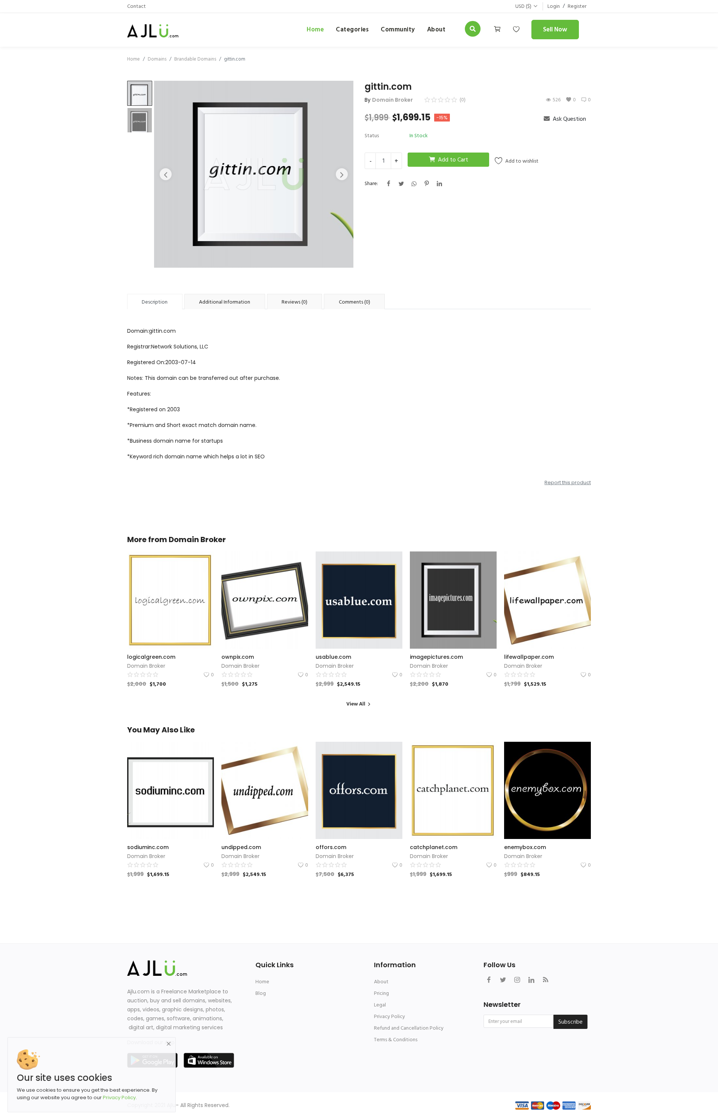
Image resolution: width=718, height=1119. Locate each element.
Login (553, 6)
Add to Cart (453, 160)
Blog (260, 993)
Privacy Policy (389, 1016)
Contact (136, 6)
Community (398, 29)
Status (372, 135)
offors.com (331, 847)
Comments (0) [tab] (354, 302)
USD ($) (523, 6)
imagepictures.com (436, 657)
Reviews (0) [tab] (294, 302)
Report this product (567, 482)
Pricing (381, 993)
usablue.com (333, 657)
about (436, 29)
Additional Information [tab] (224, 302)
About (381, 981)
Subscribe (570, 1022)
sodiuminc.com (148, 847)
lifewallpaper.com (529, 657)
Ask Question (568, 119)
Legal (380, 1004)
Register (577, 6)
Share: (371, 183)
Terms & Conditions (395, 1039)
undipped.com (241, 847)
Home (315, 29)
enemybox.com (525, 847)
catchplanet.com (433, 847)
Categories (352, 29)
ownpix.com (237, 657)
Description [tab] (155, 302)
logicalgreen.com (151, 657)
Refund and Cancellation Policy (409, 1028)
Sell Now (555, 29)
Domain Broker (392, 100)
